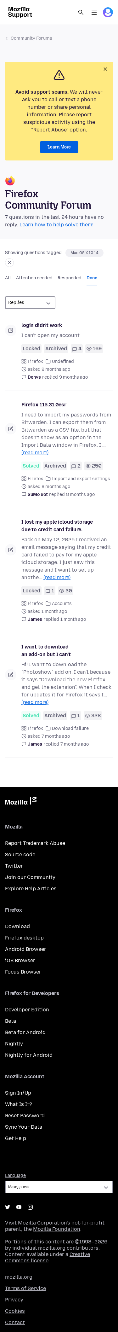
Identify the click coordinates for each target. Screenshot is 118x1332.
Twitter (14, 866)
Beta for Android (25, 1032)
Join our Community (30, 877)
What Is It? (18, 1104)
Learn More (59, 147)
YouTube (18, 1207)
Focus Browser (23, 972)
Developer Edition (27, 1010)
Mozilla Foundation (56, 1229)
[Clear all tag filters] (9, 262)
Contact (15, 1322)
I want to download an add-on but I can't (46, 650)
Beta (10, 1021)
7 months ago (74, 744)
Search (81, 12)
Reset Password (25, 1116)
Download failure (70, 728)
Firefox (35, 361)
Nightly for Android (29, 1055)
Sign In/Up (18, 1093)
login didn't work (41, 325)
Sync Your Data (23, 1127)
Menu (94, 12)
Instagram (30, 1207)
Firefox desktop (24, 938)
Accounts (62, 603)
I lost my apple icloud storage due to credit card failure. (57, 525)
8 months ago (80, 494)
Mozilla (21, 802)
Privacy (14, 1300)
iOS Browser (20, 960)
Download (17, 926)
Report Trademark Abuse (35, 843)
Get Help (15, 1138)
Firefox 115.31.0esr (43, 405)
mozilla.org (18, 1277)
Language (15, 1175)
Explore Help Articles (31, 889)
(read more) (34, 453)
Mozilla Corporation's (44, 1223)
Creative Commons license (47, 1257)
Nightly (14, 1044)
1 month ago (73, 619)
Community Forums (31, 38)
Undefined (63, 361)
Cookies (15, 1311)
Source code (20, 855)
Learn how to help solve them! (56, 225)
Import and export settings (81, 478)
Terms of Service (25, 1288)
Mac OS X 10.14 (84, 253)
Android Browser (25, 949)
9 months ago (73, 377)
